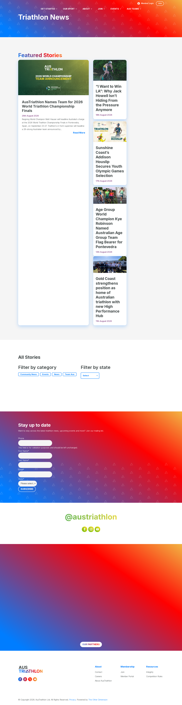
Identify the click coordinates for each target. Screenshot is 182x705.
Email (21, 469)
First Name (23, 451)
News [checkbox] (56, 374)
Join (160, 3)
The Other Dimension (97, 699)
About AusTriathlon (103, 680)
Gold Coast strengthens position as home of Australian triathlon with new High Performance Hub (108, 297)
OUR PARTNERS (91, 644)
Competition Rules (154, 676)
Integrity (149, 672)
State (21, 479)
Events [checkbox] (45, 374)
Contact (98, 672)
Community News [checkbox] (28, 374)
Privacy (72, 699)
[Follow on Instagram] (91, 529)
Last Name (23, 460)
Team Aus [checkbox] (69, 374)
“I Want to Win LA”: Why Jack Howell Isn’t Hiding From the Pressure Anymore (109, 98)
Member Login (147, 3)
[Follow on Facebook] (84, 529)
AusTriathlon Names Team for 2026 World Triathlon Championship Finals (52, 106)
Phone (21, 438)
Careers (98, 676)
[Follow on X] (30, 679)
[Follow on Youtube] (97, 529)
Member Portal (127, 676)
